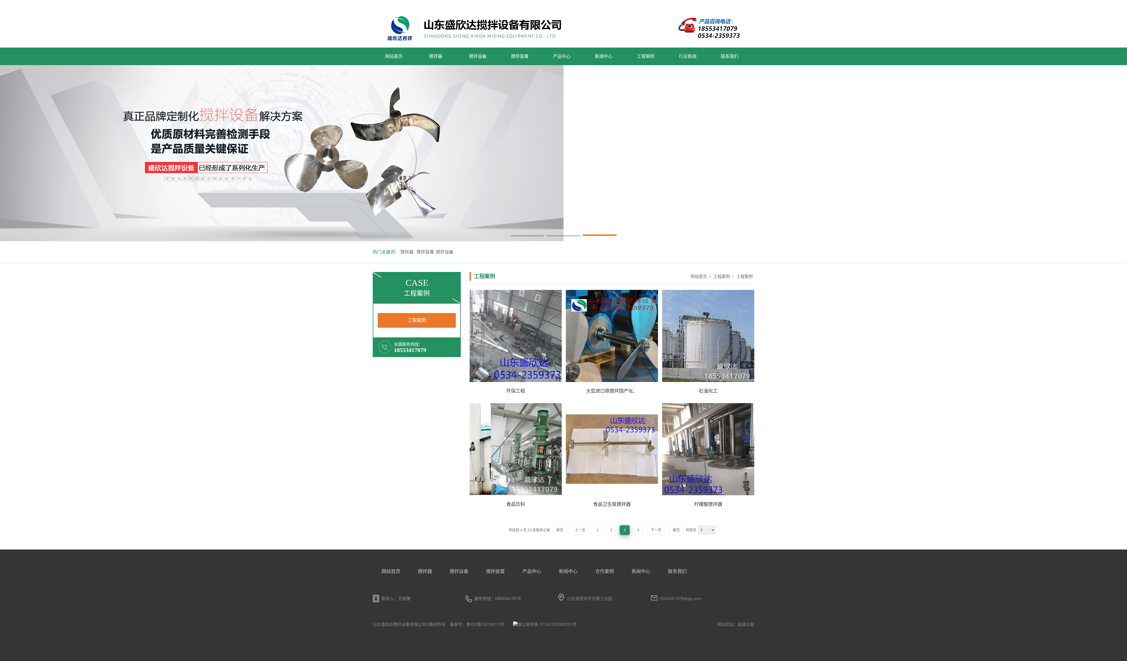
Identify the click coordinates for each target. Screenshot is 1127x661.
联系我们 (729, 56)
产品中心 (562, 56)
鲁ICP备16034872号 (485, 624)
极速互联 (746, 624)
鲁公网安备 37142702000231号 (547, 624)
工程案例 (645, 56)
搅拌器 (435, 56)
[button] (527, 236)
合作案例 (604, 571)
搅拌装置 (520, 56)
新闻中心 (604, 56)
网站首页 (394, 56)
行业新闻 (687, 56)
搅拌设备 (478, 56)
